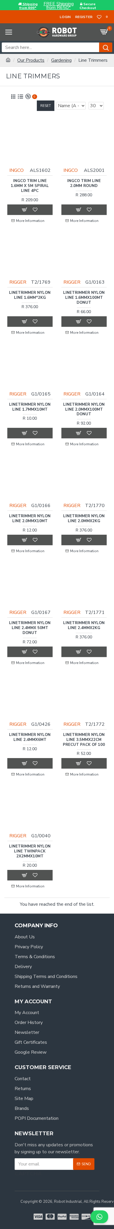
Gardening (61, 60)
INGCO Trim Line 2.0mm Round (84, 183)
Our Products (30, 60)
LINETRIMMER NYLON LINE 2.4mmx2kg (84, 626)
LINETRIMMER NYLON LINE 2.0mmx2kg (84, 519)
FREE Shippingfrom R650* (59, 6)
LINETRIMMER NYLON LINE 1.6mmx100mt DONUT (84, 297)
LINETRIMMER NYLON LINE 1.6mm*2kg (30, 295)
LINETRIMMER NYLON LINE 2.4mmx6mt (30, 737)
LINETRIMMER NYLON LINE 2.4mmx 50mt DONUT (30, 628)
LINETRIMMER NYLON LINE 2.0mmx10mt (30, 519)
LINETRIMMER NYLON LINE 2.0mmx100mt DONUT (84, 409)
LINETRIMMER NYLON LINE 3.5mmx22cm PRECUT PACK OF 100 (84, 739)
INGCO (16, 170)
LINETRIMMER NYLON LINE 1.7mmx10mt (30, 407)
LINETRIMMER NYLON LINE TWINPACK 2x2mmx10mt (30, 851)
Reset (45, 105)
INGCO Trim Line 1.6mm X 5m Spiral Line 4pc (30, 186)
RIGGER (17, 282)
